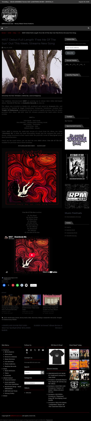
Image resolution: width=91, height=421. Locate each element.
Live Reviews (9, 361)
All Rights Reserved (7, 279)
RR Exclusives (9, 352)
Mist (29, 317)
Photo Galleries (10, 364)
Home (5, 396)
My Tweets (68, 121)
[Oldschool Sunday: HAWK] (84, 354)
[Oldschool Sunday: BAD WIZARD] (74, 375)
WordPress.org (71, 236)
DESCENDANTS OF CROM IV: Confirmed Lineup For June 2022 (57, 375)
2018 (5, 317)
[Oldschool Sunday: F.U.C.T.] (84, 375)
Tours (7, 373)
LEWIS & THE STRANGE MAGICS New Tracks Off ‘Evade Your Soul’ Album (50, 307)
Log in (68, 227)
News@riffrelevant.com (32, 362)
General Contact (10, 380)
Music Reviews (10, 359)
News (5, 369)
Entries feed (70, 230)
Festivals (8, 375)
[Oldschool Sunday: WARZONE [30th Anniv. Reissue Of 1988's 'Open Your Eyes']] (74, 354)
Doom (17, 317)
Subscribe (70, 53)
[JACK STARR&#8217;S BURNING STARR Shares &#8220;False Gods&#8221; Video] (31, 299)
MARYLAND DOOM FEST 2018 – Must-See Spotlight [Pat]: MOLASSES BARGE (16, 328)
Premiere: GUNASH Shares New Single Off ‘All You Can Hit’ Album (57, 381)
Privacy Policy (9, 393)
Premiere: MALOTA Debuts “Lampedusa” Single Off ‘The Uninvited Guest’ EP (57, 404)
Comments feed (71, 233)
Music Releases (10, 371)
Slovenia (35, 317)
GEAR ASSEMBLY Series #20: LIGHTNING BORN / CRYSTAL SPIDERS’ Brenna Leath (39, 2)
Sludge (40, 317)
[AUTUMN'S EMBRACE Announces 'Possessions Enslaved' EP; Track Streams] (84, 365)
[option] (32, 2)
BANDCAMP (41, 146)
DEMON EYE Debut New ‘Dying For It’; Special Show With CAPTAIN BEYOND (10, 307)
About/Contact (8, 378)
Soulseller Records (49, 317)
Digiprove (49, 420)
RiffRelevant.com (16, 416)
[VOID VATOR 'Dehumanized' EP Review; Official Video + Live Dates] (74, 365)
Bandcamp (11, 317)
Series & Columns (11, 357)
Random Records (10, 366)
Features (6, 350)
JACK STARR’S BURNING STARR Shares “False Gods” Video (30, 307)
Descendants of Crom (73, 217)
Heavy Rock (24, 317)
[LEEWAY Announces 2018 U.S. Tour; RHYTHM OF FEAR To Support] (74, 386)
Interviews (8, 354)
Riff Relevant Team (11, 391)
